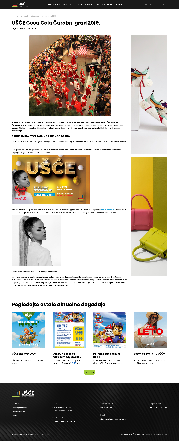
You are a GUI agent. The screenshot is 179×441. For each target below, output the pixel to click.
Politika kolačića (18, 412)
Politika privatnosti (19, 408)
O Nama (15, 404)
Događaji (24, 16)
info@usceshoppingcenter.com (113, 419)
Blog (109, 4)
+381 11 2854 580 (106, 408)
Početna (15, 16)
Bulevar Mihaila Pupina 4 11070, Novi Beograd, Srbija (61, 409)
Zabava (99, 4)
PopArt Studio (44, 434)
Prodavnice (68, 4)
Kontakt (120, 4)
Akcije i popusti (85, 4)
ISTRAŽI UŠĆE (53, 4)
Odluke (15, 416)
